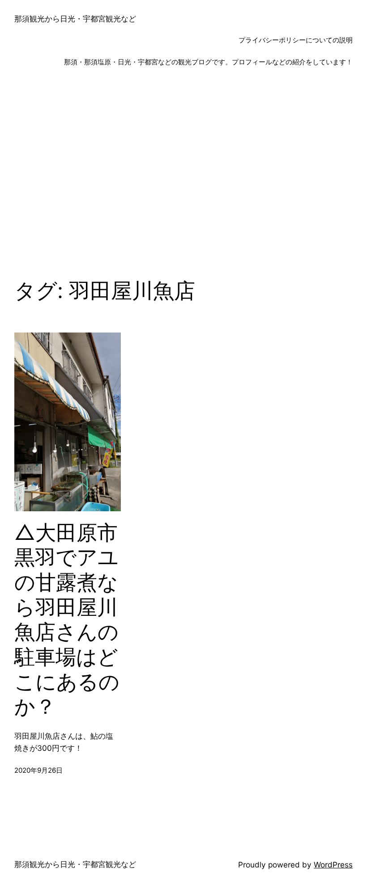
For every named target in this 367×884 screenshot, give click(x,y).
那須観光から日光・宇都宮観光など (75, 18)
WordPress (333, 864)
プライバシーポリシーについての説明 (296, 40)
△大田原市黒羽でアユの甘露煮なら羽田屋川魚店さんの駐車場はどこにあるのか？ (66, 619)
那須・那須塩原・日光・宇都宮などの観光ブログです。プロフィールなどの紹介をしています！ (208, 62)
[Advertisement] (183, 175)
